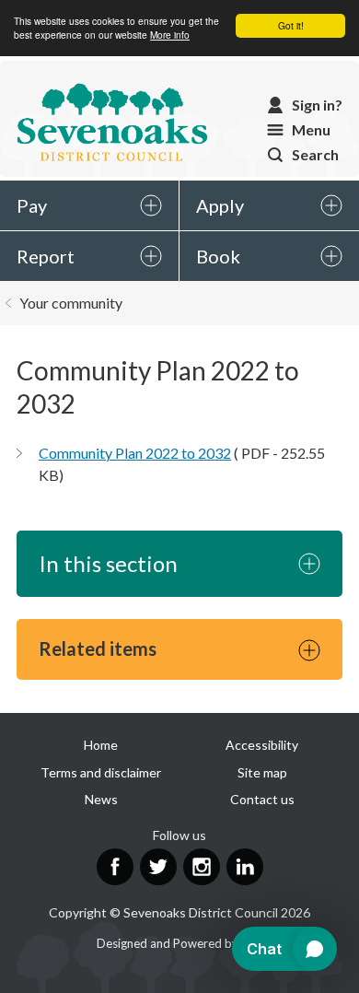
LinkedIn (244, 866)
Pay (32, 205)
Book (218, 256)
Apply (220, 205)
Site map (262, 772)
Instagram (201, 866)
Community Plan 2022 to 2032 (135, 452)
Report (46, 256)
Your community (70, 302)
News (101, 799)
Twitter (158, 866)
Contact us (262, 799)
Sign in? (317, 104)
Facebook (115, 866)
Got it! (291, 25)
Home (101, 745)
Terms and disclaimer (101, 772)
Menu (311, 129)
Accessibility (262, 745)
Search (315, 154)
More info (170, 34)
